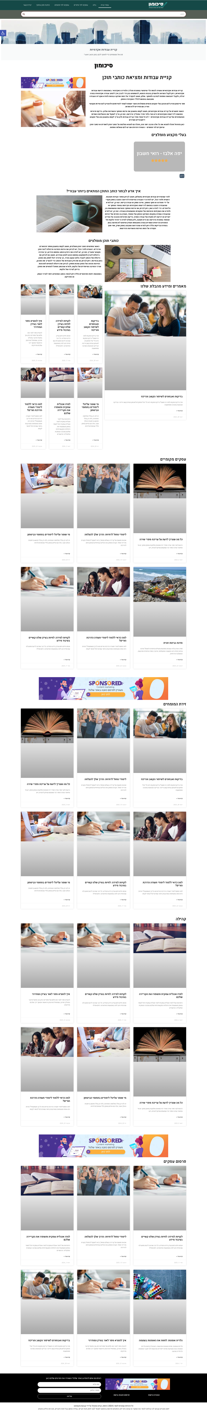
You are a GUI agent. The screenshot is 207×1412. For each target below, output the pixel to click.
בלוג (94, 5)
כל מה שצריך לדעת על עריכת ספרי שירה (161, 539)
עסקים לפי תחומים (62, 5)
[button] (3, 33)
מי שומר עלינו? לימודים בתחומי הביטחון (90, 407)
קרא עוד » (179, 411)
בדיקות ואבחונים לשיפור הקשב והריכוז (162, 396)
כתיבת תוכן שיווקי (43, 5)
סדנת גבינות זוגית (173, 643)
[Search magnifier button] (23, 14)
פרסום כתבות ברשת (121, 1395)
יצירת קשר (27, 5)
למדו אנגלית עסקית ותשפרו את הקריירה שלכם (62, 408)
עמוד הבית (105, 5)
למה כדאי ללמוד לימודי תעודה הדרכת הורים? (33, 407)
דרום (182, 176)
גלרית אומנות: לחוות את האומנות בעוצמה (161, 1340)
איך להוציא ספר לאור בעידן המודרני (33, 324)
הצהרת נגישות (154, 1395)
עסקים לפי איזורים (81, 5)
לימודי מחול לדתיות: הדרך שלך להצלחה (105, 534)
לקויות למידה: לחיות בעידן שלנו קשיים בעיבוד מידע (62, 325)
